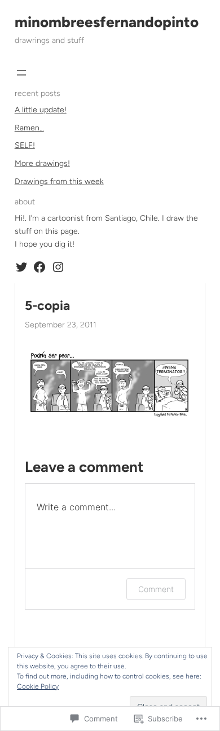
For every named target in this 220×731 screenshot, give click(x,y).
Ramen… (29, 128)
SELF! (25, 145)
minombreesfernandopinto (107, 22)
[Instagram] (58, 267)
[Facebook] (39, 267)
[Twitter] (21, 267)
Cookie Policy (38, 686)
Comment (156, 589)
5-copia (47, 305)
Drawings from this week (59, 181)
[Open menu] (21, 73)
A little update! (41, 110)
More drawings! (42, 163)
